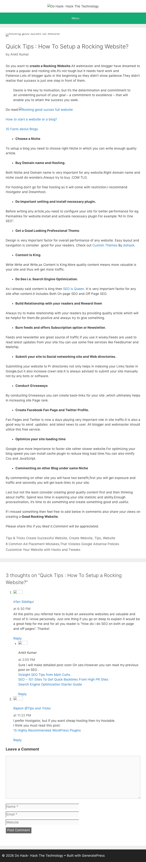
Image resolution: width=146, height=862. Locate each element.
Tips (97, 538)
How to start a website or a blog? (31, 119)
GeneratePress (93, 855)
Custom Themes (104, 245)
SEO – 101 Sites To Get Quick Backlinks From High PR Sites (63, 679)
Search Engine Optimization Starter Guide (50, 684)
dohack (128, 245)
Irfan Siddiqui (23, 602)
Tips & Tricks (15, 538)
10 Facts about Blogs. (22, 129)
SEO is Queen (73, 289)
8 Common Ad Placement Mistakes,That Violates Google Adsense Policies (62, 544)
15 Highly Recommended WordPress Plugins (47, 730)
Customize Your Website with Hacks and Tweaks (43, 550)
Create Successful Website (46, 538)
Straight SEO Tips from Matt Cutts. (44, 675)
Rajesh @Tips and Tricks (32, 708)
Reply (17, 638)
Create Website (81, 538)
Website (109, 538)
